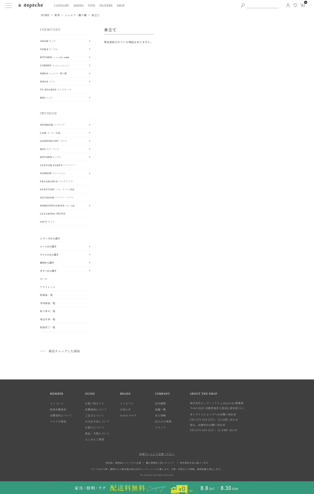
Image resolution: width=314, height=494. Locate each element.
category (61, 5)
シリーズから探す (50, 238)
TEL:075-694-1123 (202, 430)
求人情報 (160, 415)
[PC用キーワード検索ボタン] (242, 5)
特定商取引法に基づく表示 (194, 462)
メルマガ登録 (58, 421)
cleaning (53, 213)
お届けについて (94, 427)
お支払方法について (97, 421)
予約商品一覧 (47, 303)
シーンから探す (48, 246)
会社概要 (160, 403)
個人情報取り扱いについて (160, 462)
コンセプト (127, 403)
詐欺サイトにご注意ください (157, 454)
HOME (45, 15)
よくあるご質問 (94, 439)
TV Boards (55, 89)
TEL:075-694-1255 (202, 419)
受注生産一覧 (47, 319)
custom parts (58, 165)
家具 (57, 15)
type (91, 5)
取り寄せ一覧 (47, 311)
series (79, 5)
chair (48, 41)
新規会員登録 (58, 409)
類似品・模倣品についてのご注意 (123, 462)
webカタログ (128, 415)
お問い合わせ (230, 419)
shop (121, 5)
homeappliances (57, 205)
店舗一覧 (160, 409)
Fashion (52, 173)
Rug (49, 149)
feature (106, 5)
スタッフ (160, 427)
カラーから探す (48, 271)
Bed (46, 97)
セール (44, 278)
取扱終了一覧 (47, 327)
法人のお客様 (163, 421)
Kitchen (54, 57)
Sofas (47, 81)
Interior (52, 124)
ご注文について (94, 415)
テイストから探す (49, 254)
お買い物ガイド (94, 403)
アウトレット (47, 287)
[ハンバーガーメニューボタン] (9, 5)
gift (47, 221)
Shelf (53, 73)
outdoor (57, 197)
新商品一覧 (46, 295)
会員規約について (61, 415)
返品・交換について (97, 433)
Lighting (53, 141)
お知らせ (125, 409)
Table (49, 49)
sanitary (57, 189)
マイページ (57, 403)
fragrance (56, 181)
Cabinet (54, 65)
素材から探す (47, 262)
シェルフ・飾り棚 (76, 15)
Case (50, 133)
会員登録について (96, 409)
